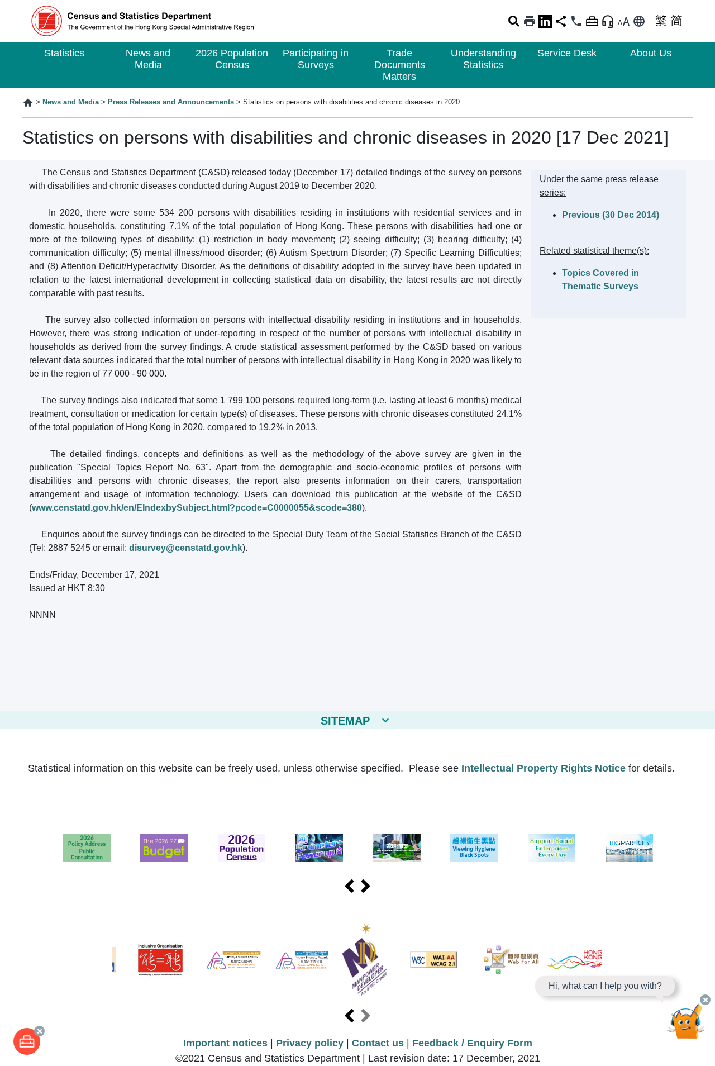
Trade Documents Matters (399, 64)
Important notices (225, 1043)
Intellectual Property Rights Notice (543, 768)
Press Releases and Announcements (171, 102)
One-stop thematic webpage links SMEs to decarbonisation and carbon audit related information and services (397, 848)
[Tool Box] (26, 1041)
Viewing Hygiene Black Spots (474, 848)
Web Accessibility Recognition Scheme (511, 960)
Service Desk (567, 53)
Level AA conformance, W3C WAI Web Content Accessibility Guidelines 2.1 (433, 959)
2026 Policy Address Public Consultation (87, 848)
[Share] (561, 21)
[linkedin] (545, 21)
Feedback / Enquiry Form (472, 1043)
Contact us (378, 1043)
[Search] (514, 21)
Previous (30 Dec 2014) (610, 215)
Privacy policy (310, 1043)
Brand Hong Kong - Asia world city (574, 959)
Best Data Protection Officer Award (302, 960)
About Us (650, 53)
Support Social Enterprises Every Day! (551, 848)
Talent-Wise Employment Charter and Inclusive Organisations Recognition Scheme (160, 960)
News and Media (148, 58)
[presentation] (349, 886)
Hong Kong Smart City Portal (629, 848)
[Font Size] (623, 21)
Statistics (64, 53)
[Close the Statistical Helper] (705, 999)
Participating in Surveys (316, 58)
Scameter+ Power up (319, 848)
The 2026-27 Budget (164, 848)
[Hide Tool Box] (592, 21)
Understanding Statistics (483, 58)
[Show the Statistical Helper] (608, 21)
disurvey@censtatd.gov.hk (185, 548)
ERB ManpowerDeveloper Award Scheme (364, 960)
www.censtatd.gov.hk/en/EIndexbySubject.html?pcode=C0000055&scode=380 (197, 507)
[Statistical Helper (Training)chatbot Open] (686, 1024)
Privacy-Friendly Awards (234, 960)
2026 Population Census (232, 58)
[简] (676, 21)
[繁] (661, 21)
